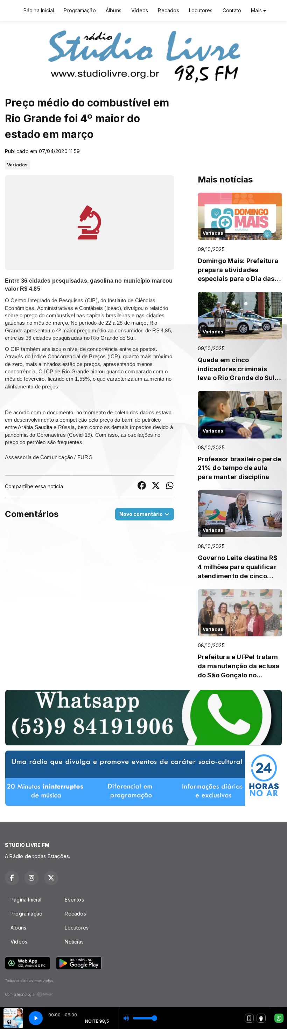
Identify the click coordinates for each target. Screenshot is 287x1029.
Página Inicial (38, 10)
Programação (80, 10)
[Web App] (249, 1018)
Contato (232, 10)
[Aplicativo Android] (261, 1018)
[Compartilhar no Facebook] (142, 486)
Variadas (17, 164)
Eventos (74, 900)
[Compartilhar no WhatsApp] (170, 486)
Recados (168, 10)
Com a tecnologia (20, 994)
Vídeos (139, 10)
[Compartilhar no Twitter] (156, 486)
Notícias (74, 942)
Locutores (201, 10)
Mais (257, 10)
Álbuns (113, 10)
